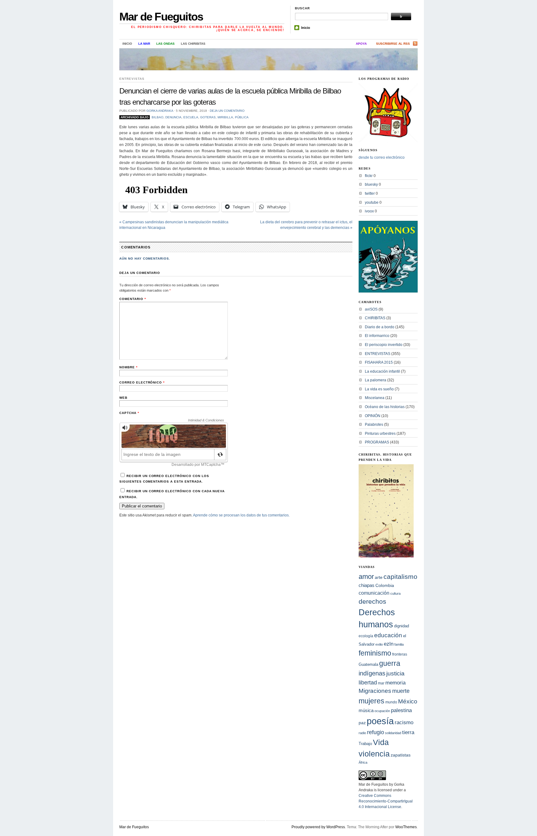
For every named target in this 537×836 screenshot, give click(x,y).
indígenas (372, 673)
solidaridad (393, 733)
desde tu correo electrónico (382, 157)
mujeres (371, 701)
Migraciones (375, 691)
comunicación (374, 593)
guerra (389, 663)
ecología (366, 636)
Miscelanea (374, 398)
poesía (380, 721)
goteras (208, 117)
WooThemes (406, 827)
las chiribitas (193, 43)
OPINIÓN (372, 416)
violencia (374, 753)
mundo (391, 702)
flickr (369, 176)
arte (379, 577)
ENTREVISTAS (132, 78)
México (407, 701)
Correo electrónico (142, 382)
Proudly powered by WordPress (318, 827)
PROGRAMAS (377, 442)
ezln (388, 644)
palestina (401, 710)
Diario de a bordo (379, 327)
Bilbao (157, 117)
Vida (381, 742)
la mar (144, 43)
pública (242, 117)
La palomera (375, 380)
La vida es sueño (379, 389)
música (366, 710)
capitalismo (400, 576)
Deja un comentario (227, 110)
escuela (190, 117)
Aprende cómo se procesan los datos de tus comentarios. (241, 515)
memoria (395, 683)
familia (399, 644)
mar (381, 683)
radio (362, 733)
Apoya (361, 43)
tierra (408, 732)
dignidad (401, 626)
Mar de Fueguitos (161, 16)
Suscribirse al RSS (393, 43)
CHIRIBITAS (375, 318)
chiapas (366, 585)
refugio (375, 732)
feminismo (375, 653)
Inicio (305, 28)
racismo (404, 722)
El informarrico (377, 336)
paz (362, 722)
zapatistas (401, 755)
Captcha (129, 413)
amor (366, 576)
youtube (372, 202)
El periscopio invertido (383, 345)
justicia (395, 673)
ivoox (369, 211)
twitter (370, 193)
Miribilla (225, 117)
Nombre (128, 367)
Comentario (132, 299)
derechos (372, 601)
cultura (395, 593)
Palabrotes (374, 424)
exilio (379, 644)
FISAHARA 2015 (379, 362)
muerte (401, 691)
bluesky (371, 184)
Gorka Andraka (159, 110)
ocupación (382, 711)
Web (123, 397)
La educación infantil (382, 371)
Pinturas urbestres (380, 433)
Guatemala (368, 664)
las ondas (165, 43)
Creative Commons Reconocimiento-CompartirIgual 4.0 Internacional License (386, 801)
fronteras (399, 654)
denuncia (173, 117)
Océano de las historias (385, 407)
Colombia (384, 585)
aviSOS (371, 309)
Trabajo (365, 744)
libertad (368, 682)
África (363, 762)
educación (388, 635)
